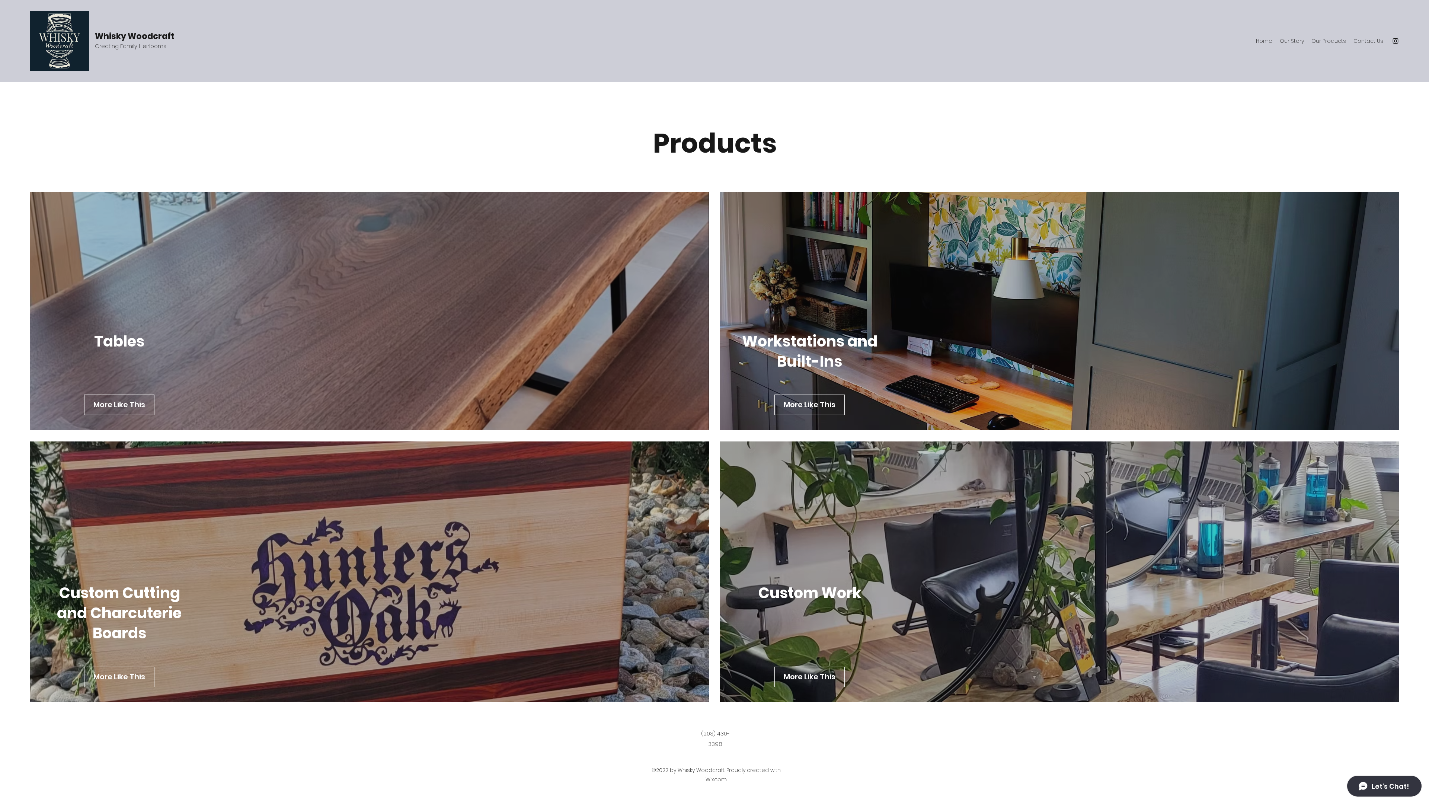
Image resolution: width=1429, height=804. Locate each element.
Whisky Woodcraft (135, 36)
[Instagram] (1395, 41)
